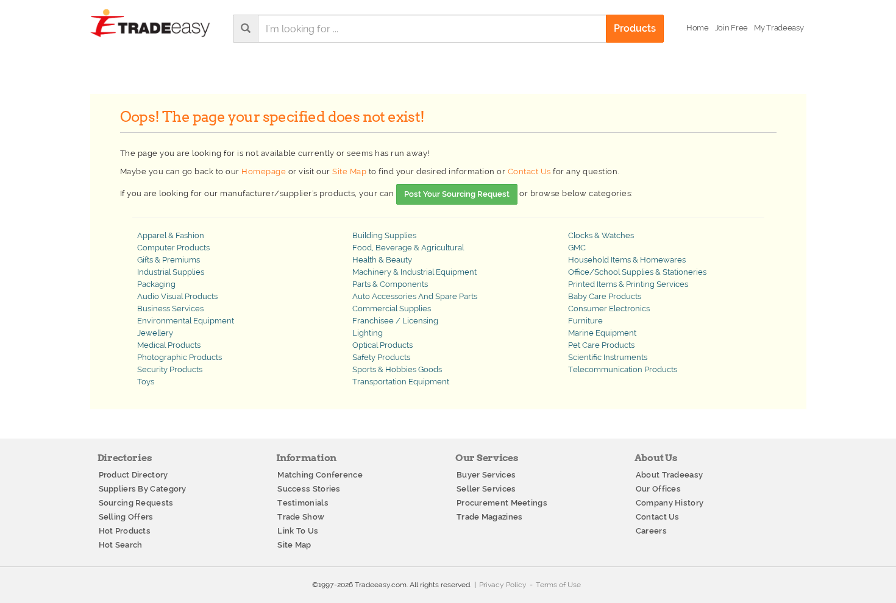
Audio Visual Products (177, 296)
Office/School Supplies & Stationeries (637, 272)
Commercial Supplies (391, 308)
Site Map (349, 171)
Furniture (585, 320)
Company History (670, 502)
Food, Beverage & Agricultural (408, 247)
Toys (145, 381)
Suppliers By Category (143, 488)
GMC (577, 247)
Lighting (367, 332)
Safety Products (381, 357)
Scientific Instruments (607, 357)
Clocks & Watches (601, 235)
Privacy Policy (503, 584)
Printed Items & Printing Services (628, 284)
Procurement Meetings (502, 502)
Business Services (170, 308)
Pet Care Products (601, 345)
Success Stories (309, 488)
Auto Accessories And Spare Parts (414, 296)
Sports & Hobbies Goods (397, 369)
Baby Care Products (604, 296)
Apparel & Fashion (170, 235)
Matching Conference (320, 474)
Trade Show (300, 516)
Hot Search (121, 544)
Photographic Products (179, 357)
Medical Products (169, 345)
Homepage (263, 171)
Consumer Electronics (609, 308)
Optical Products (382, 345)
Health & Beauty (382, 259)
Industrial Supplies (170, 272)
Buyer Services (486, 474)
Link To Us (297, 530)
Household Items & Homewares (627, 259)
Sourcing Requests (136, 502)
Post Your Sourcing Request (457, 194)
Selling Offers (126, 516)
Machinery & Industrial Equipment (414, 272)
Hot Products (125, 530)
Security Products (169, 369)
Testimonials (303, 502)
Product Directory (133, 474)
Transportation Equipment (400, 381)
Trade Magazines (490, 516)
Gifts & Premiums (168, 259)
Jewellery (155, 332)
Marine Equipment (602, 332)
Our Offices (658, 488)
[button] (779, 28)
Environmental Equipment (185, 320)
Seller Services (486, 488)
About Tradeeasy (669, 474)
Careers (651, 530)
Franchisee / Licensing (395, 320)
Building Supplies (384, 235)
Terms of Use (558, 584)
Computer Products (173, 247)
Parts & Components (390, 284)
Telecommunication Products (622, 369)
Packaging (156, 284)
